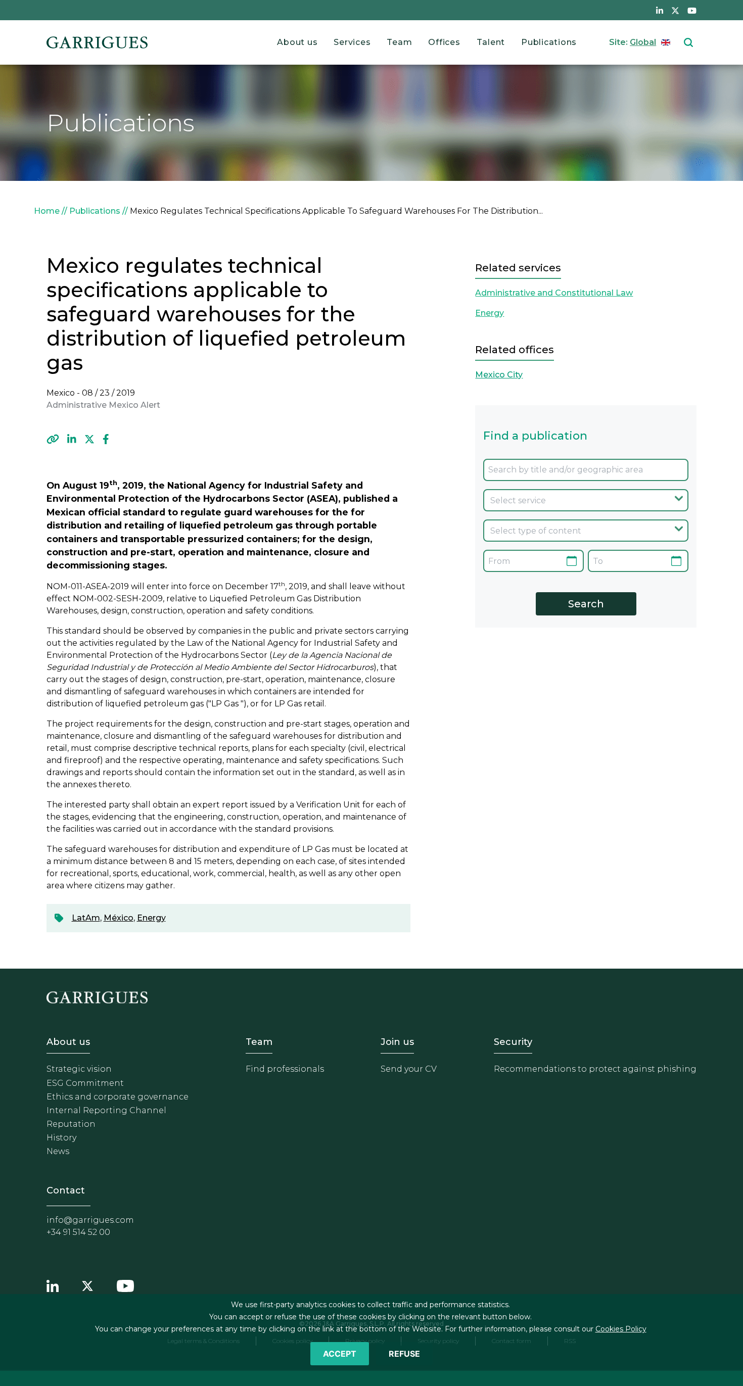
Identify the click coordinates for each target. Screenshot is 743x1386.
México (118, 918)
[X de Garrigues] (675, 10)
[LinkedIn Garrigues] (53, 1284)
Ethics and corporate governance (118, 1097)
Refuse (404, 1354)
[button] (53, 439)
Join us (397, 1041)
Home (47, 211)
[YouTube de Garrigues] (691, 10)
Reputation (71, 1124)
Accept (339, 1354)
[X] (89, 439)
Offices (444, 42)
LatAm (86, 918)
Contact (66, 1190)
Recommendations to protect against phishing (595, 1069)
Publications (549, 42)
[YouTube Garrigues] (125, 1284)
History (61, 1137)
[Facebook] (106, 439)
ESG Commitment (85, 1083)
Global (643, 42)
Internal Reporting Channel (106, 1110)
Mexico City (499, 374)
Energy (151, 918)
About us (297, 42)
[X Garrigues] (87, 1284)
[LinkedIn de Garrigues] (659, 10)
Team (399, 42)
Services (352, 42)
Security (513, 1041)
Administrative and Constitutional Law (554, 293)
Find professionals (285, 1069)
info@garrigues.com (90, 1220)
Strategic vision (79, 1069)
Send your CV (409, 1069)
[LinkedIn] (71, 439)
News (58, 1151)
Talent (491, 42)
